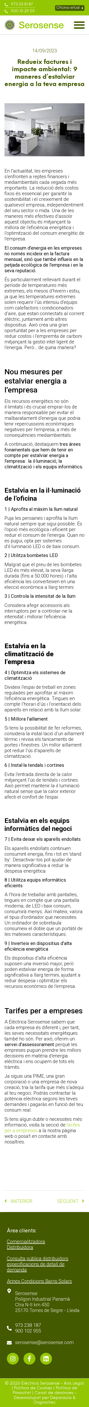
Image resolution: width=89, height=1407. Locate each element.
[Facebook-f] (29, 1359)
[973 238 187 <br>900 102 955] (9, 1328)
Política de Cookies (33, 1388)
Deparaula (61, 1398)
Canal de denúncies (54, 1393)
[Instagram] (13, 1359)
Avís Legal (74, 1383)
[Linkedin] (46, 1359)
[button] (79, 25)
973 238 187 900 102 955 (28, 1328)
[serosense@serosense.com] (9, 1343)
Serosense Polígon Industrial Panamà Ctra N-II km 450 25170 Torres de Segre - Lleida (47, 1302)
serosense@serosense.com (44, 1342)
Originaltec (44, 1402)
